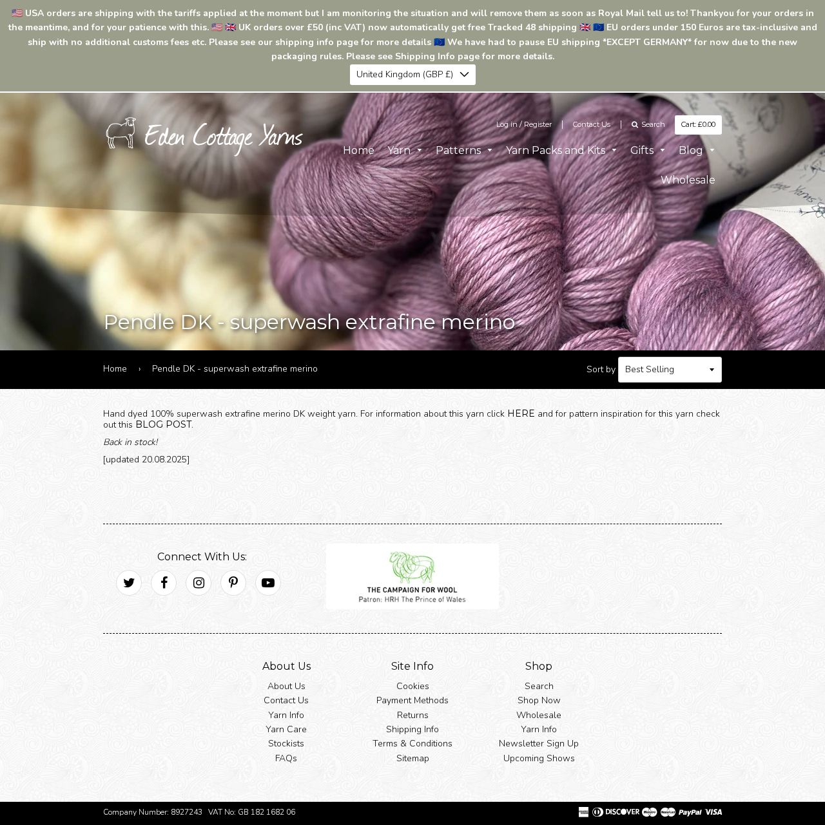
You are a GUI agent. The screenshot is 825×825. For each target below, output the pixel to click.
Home (358, 150)
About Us (286, 686)
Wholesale (688, 180)
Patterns (459, 150)
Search (539, 686)
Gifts (643, 150)
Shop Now (539, 700)
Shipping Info (412, 729)
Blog (692, 150)
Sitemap (412, 758)
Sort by (601, 369)
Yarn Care (286, 729)
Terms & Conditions (412, 743)
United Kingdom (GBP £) (404, 74)
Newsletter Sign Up (539, 743)
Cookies (412, 686)
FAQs (286, 758)
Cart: (698, 124)
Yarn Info (286, 715)
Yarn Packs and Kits (557, 150)
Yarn (400, 150)
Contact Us (591, 124)
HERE (521, 413)
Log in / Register (524, 124)
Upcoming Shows (539, 758)
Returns (413, 715)
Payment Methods (412, 700)
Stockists (286, 743)
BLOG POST (163, 424)
